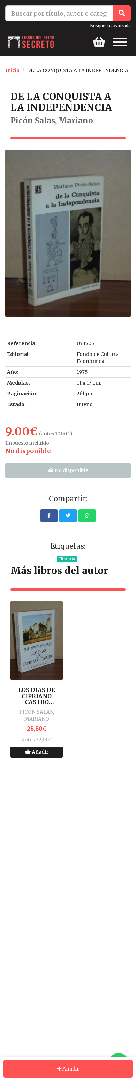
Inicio (12, 70)
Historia (67, 559)
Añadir (39, 752)
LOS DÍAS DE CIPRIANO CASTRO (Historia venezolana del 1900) (36, 696)
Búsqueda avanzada (110, 25)
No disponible (71, 470)
